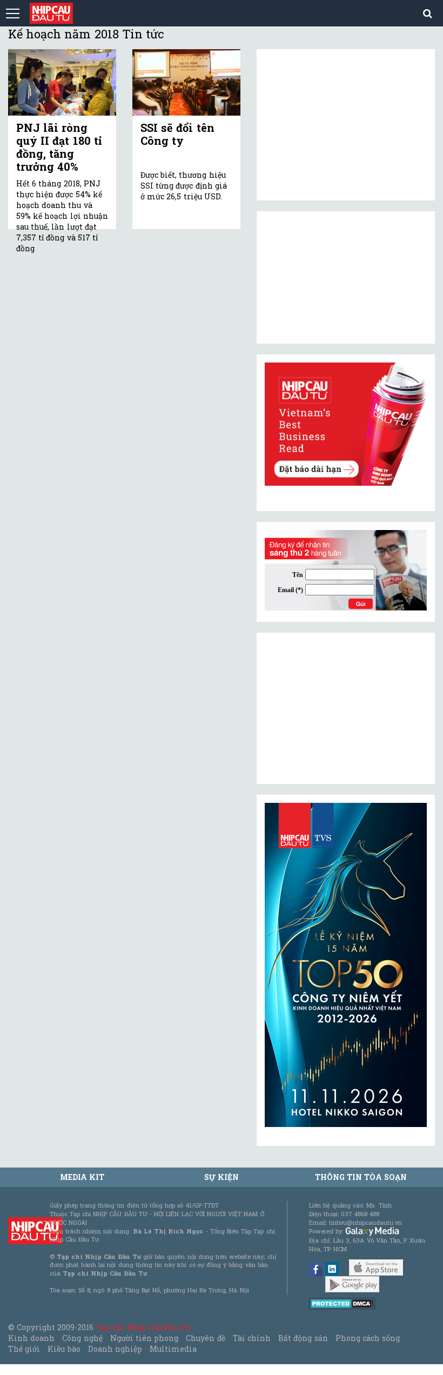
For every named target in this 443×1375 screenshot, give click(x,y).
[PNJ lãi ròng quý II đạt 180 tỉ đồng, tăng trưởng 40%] (62, 82)
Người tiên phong (144, 1338)
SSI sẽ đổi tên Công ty (177, 133)
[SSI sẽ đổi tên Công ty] (186, 82)
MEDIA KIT (82, 1177)
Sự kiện (221, 1177)
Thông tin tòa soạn (361, 1177)
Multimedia (173, 1349)
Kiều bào (64, 1349)
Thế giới (24, 1349)
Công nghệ (82, 1338)
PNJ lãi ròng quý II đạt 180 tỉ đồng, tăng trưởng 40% (59, 146)
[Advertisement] (346, 708)
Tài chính (252, 1338)
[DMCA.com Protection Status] (342, 1303)
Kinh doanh (31, 1338)
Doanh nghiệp (115, 1349)
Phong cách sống (367, 1338)
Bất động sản (302, 1338)
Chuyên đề (205, 1338)
